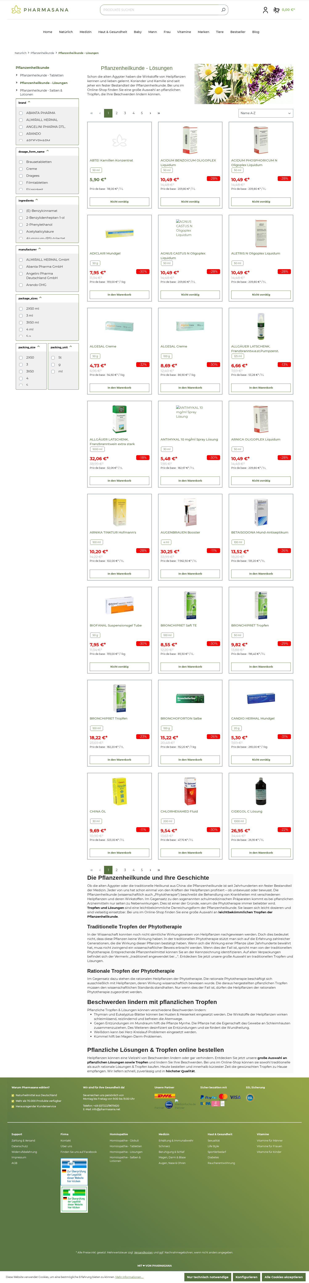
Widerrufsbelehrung (24, 1151)
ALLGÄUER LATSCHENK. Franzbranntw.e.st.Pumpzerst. (255, 348)
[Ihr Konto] (265, 10)
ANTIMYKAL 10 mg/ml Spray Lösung (189, 439)
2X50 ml (32, 309)
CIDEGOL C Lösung (246, 811)
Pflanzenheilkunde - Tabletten (41, 75)
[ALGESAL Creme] (119, 326)
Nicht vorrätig (119, 201)
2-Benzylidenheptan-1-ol (45, 218)
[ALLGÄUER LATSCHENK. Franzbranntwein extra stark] (119, 419)
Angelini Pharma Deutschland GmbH (42, 275)
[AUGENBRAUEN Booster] (190, 512)
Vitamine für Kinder (269, 1151)
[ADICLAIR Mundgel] (119, 233)
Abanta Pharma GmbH (44, 267)
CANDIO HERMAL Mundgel (253, 718)
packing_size (27, 347)
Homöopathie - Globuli (124, 1140)
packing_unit (59, 347)
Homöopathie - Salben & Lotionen (125, 1159)
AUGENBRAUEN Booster (180, 532)
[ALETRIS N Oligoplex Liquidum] (261, 233)
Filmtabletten (37, 183)
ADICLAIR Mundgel (105, 253)
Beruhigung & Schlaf (171, 1151)
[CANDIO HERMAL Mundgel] (261, 698)
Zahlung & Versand (23, 1140)
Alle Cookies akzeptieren (284, 1277)
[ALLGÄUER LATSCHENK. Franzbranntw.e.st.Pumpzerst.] (261, 326)
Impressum (19, 1157)
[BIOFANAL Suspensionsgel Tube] (119, 605)
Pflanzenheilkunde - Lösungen (44, 83)
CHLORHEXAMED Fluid (179, 811)
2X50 (30, 357)
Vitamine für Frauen (269, 1146)
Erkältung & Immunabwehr (176, 1140)
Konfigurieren (247, 1277)
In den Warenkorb (119, 294)
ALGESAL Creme (103, 346)
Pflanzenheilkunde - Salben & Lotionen (41, 93)
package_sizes (28, 298)
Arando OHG (36, 285)
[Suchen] (223, 10)
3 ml (29, 315)
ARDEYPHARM (38, 141)
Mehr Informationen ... (129, 1277)
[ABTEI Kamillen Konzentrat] (119, 140)
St (60, 357)
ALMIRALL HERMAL (42, 120)
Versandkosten (143, 1252)
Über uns (66, 1146)
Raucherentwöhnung (221, 1163)
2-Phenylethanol (39, 225)
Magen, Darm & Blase (172, 1157)
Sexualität (214, 1140)
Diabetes (213, 1157)
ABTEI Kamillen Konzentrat (111, 160)
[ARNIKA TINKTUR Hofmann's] (119, 512)
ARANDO (33, 134)
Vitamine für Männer (270, 1140)
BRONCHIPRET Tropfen (250, 625)
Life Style (213, 1146)
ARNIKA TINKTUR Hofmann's (113, 532)
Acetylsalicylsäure (40, 231)
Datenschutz (20, 1146)
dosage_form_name (31, 151)
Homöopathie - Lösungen (126, 1151)
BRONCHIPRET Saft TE (179, 625)
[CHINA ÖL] (119, 791)
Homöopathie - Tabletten (126, 1146)
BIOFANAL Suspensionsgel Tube (116, 625)
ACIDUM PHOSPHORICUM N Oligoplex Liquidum (254, 162)
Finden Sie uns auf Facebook (79, 1151)
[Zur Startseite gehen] (40, 9)
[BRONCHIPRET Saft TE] (190, 605)
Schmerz (164, 1146)
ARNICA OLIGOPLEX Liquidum (255, 439)
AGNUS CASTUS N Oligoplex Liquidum (183, 255)
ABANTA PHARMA (40, 113)
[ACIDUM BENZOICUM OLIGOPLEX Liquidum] (190, 140)
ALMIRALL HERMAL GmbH (47, 260)
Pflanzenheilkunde (32, 68)
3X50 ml (32, 322)
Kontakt (66, 1140)
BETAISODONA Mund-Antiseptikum (259, 532)
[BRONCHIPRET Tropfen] (261, 605)
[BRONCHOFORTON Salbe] (190, 698)
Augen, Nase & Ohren (172, 1163)
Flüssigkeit (34, 189)
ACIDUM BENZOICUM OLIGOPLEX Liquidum (188, 162)
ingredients (26, 200)
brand (22, 102)
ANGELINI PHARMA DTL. (46, 127)
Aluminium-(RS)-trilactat (45, 238)
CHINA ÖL (98, 811)
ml (60, 371)
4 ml (29, 329)
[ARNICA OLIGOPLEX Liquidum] (261, 419)
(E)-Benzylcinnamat (41, 211)
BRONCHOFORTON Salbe (181, 718)
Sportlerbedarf (217, 1151)
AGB (14, 1163)
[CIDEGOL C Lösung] (261, 791)
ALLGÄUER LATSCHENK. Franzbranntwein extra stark (112, 441)
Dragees (32, 176)
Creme (31, 169)
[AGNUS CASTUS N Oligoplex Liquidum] (190, 233)
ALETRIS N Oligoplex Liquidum (255, 253)
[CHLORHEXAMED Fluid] (190, 791)
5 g (28, 336)
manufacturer (27, 249)
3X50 (30, 371)
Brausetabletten (39, 162)
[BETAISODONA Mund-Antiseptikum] (261, 512)
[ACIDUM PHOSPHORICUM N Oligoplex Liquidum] (261, 140)
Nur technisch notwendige (207, 1277)
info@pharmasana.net (106, 1109)
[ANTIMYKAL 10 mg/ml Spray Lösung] (190, 419)
